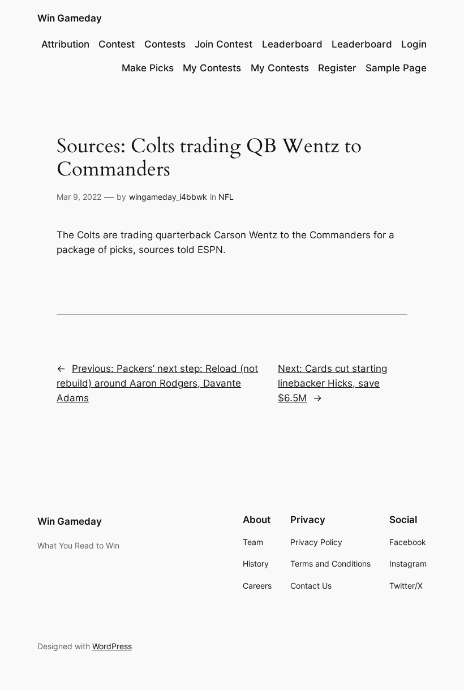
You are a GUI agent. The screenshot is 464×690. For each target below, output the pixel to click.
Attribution (65, 44)
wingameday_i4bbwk (168, 197)
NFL (226, 197)
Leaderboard (292, 44)
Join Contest (223, 44)
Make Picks (148, 68)
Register (337, 68)
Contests (165, 44)
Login (414, 44)
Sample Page (396, 68)
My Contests (212, 68)
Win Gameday (69, 18)
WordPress (112, 646)
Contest (116, 44)
